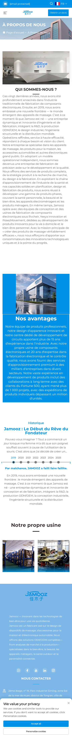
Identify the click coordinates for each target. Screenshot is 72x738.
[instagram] (53, 670)
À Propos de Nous (39, 32)
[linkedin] (44, 670)
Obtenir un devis (58, 12)
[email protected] (20, 3)
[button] (7, 556)
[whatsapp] (18, 670)
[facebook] (27, 670)
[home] (27, 12)
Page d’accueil (15, 32)
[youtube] (36, 670)
